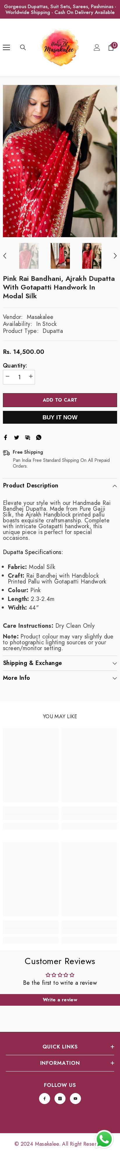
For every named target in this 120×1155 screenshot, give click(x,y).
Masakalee (40, 317)
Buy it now (60, 419)
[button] (4, 255)
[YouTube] (75, 1098)
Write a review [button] (60, 999)
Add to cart (60, 400)
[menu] (6, 47)
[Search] (23, 47)
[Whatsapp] (38, 436)
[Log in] (97, 47)
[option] (60, 161)
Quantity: (15, 366)
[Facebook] (5, 436)
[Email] (27, 436)
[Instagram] (60, 1098)
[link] (31, 816)
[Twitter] (16, 436)
